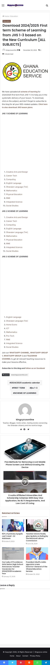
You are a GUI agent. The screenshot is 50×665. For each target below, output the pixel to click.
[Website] (21, 429)
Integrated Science (14, 202)
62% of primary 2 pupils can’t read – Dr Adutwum (12, 536)
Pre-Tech (10, 336)
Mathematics (11, 190)
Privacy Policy (35, 656)
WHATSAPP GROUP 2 (13, 356)
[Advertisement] (25, 143)
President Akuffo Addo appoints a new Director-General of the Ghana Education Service (36, 566)
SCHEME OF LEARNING (25, 393)
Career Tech (11, 175)
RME (8, 198)
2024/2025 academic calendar (25, 382)
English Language (13, 183)
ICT (7, 328)
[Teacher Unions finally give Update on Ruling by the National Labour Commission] (37, 525)
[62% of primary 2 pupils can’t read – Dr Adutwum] (13, 525)
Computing (11, 179)
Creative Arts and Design (17, 172)
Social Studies (12, 205)
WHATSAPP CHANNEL (19, 352)
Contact (25, 656)
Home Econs (11, 324)
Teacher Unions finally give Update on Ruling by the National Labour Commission (37, 537)
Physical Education (14, 194)
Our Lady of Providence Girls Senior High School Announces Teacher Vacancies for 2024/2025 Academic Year (12, 568)
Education (14, 16)
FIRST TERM (19, 388)
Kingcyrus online (41, 652)
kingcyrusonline (11, 50)
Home (6, 16)
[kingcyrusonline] (15, 5)
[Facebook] (25, 429)
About (18, 656)
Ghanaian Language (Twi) (17, 187)
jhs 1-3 (34, 388)
